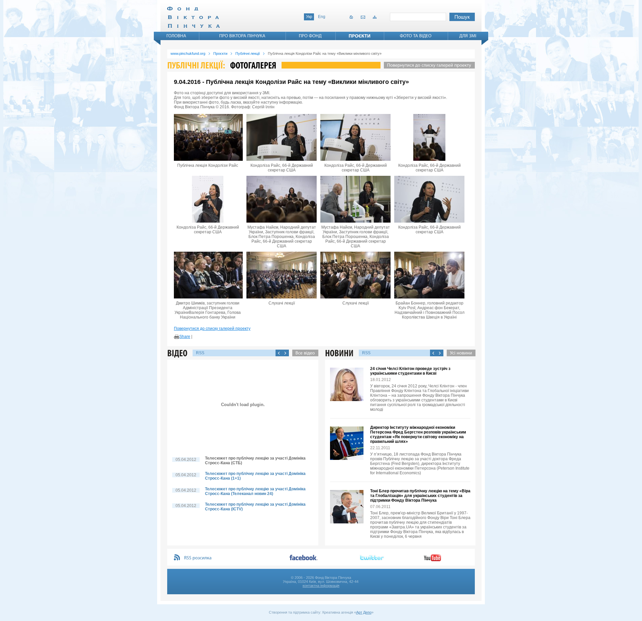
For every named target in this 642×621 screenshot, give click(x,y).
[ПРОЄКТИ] (360, 35)
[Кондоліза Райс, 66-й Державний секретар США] (281, 137)
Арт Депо (363, 612)
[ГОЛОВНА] (177, 35)
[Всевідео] (303, 353)
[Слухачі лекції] (281, 275)
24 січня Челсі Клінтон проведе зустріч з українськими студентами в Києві (410, 371)
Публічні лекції (247, 53)
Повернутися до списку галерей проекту (212, 328)
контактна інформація (321, 586)
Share (184, 336)
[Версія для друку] (176, 337)
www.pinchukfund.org (188, 53)
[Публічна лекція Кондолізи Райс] (208, 137)
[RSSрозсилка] (198, 558)
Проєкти (220, 53)
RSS (200, 353)
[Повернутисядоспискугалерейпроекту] (428, 65)
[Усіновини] (459, 353)
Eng (321, 16)
